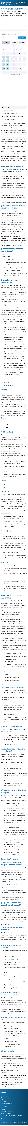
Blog (2, 1099)
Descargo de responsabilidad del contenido (11, 1115)
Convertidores (4, 1096)
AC (20, 53)
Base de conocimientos (6, 1103)
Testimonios (4, 1118)
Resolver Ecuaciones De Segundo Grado (13, 116)
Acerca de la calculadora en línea (9, 1097)
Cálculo (14, 42)
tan (4, 68)
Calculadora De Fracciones (10, 113)
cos (4, 64)
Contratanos (4, 1101)
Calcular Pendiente (8, 110)
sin (4, 60)
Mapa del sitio (4, 1105)
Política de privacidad (6, 1111)
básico (6, 42)
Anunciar (3, 1117)
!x (16, 49)
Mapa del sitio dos (5, 1106)
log (8, 60)
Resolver (22, 37)
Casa (2, 1094)
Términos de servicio (6, 1113)
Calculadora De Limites (9, 119)
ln (7, 64)
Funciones (21, 42)
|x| (20, 49)
